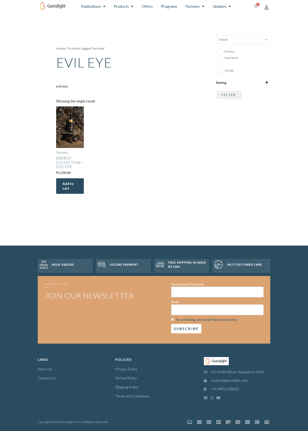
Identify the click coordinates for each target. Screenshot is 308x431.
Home (60, 48)
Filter (229, 95)
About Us (45, 369)
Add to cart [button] (68, 185)
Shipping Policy (127, 387)
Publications (91, 6)
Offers (147, 6)
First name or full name (187, 284)
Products (121, 6)
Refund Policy (126, 378)
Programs (169, 6)
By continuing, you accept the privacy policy (206, 319)
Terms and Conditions (132, 396)
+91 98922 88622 (225, 389)
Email (175, 302)
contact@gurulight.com (229, 380)
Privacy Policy (126, 369)
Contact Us (47, 378)
